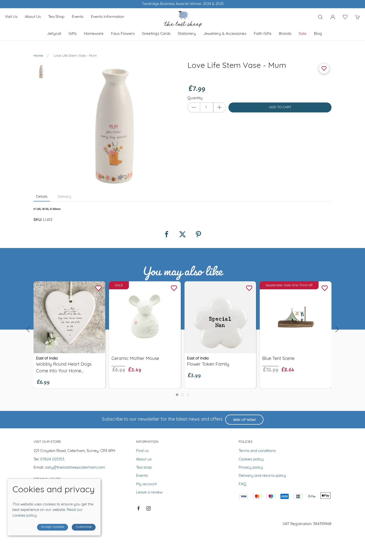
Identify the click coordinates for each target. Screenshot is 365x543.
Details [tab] (41, 197)
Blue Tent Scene (278, 359)
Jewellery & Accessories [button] (224, 34)
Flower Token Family (208, 365)
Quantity (195, 98)
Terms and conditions (257, 451)
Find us (142, 451)
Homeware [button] (94, 34)
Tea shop (56, 17)
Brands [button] (285, 34)
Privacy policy (251, 468)
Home (38, 55)
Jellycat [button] (54, 34)
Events (77, 17)
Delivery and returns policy (262, 476)
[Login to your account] (332, 17)
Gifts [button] (72, 34)
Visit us (11, 17)
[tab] (177, 395)
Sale (302, 34)
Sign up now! (244, 420)
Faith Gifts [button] (262, 34)
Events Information (107, 17)
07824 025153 (52, 459)
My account (146, 484)
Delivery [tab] (64, 197)
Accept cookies (52, 527)
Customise (84, 527)
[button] (320, 17)
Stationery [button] (187, 34)
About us (33, 17)
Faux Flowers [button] (123, 34)
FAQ (242, 484)
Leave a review (149, 492)
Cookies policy (251, 459)
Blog (318, 34)
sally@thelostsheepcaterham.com (75, 468)
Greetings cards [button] (156, 34)
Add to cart (280, 107)
